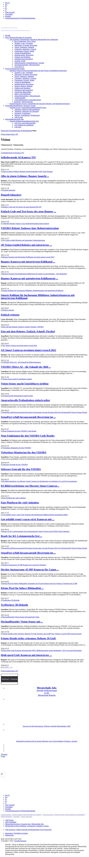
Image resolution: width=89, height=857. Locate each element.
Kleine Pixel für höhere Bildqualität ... (22, 588)
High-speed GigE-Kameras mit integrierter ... (26, 655)
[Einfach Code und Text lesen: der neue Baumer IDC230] (21, 207)
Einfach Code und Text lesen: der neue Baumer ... (28, 211)
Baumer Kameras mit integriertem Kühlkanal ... (28, 261)
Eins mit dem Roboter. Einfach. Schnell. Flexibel (28, 331)
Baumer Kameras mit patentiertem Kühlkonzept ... (29, 278)
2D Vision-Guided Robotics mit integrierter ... (26, 244)
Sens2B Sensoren (20, 841)
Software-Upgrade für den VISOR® (21, 469)
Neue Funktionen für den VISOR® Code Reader (28, 435)
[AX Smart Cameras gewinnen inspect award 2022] (19, 345)
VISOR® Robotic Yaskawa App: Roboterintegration (30, 228)
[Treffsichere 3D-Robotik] (10, 600)
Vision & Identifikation (24, 131)
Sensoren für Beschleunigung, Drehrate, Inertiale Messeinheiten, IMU (47, 726)
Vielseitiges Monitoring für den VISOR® (23, 452)
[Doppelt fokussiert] (8, 190)
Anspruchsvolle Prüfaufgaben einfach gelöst (25, 400)
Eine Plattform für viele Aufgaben (20, 502)
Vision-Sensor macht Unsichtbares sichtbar (25, 383)
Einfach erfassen (10, 314)
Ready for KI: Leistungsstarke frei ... (21, 536)
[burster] (4, 754)
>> (11, 667)
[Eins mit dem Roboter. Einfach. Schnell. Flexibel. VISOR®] (22, 327)
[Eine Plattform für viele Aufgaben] (13, 498)
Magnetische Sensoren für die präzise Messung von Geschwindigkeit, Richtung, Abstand (46, 741)
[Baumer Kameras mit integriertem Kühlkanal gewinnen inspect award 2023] (27, 257)
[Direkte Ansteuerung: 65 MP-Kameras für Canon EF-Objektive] (23, 565)
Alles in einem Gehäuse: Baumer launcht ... (25, 176)
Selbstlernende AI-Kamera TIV (18, 157)
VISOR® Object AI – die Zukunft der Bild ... (26, 366)
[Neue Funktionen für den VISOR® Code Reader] (18, 431)
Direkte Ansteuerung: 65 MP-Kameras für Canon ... (30, 569)
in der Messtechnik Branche (47, 694)
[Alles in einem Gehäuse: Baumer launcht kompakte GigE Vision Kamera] (27, 171)
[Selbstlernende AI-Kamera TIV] (12, 153)
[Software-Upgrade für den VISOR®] (14, 465)
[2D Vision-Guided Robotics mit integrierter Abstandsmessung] (23, 240)
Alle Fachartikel (10, 131)
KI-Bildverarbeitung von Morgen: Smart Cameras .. (30, 485)
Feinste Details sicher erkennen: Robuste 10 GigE (28, 638)
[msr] (3, 756)
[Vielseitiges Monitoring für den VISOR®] (16, 448)
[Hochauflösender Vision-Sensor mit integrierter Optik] (20, 617)
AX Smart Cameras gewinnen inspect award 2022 (28, 350)
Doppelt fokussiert (11, 194)
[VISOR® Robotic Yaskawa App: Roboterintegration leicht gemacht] (25, 223)
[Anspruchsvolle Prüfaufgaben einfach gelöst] (17, 396)
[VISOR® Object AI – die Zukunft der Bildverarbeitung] (21, 362)
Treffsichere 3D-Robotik (14, 604)
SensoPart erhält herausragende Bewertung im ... (28, 417)
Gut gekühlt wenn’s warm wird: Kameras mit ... (27, 519)
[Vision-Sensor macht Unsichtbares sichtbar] (16, 379)
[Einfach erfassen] (7, 310)
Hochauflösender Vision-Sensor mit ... (22, 621)
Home (3, 131)
